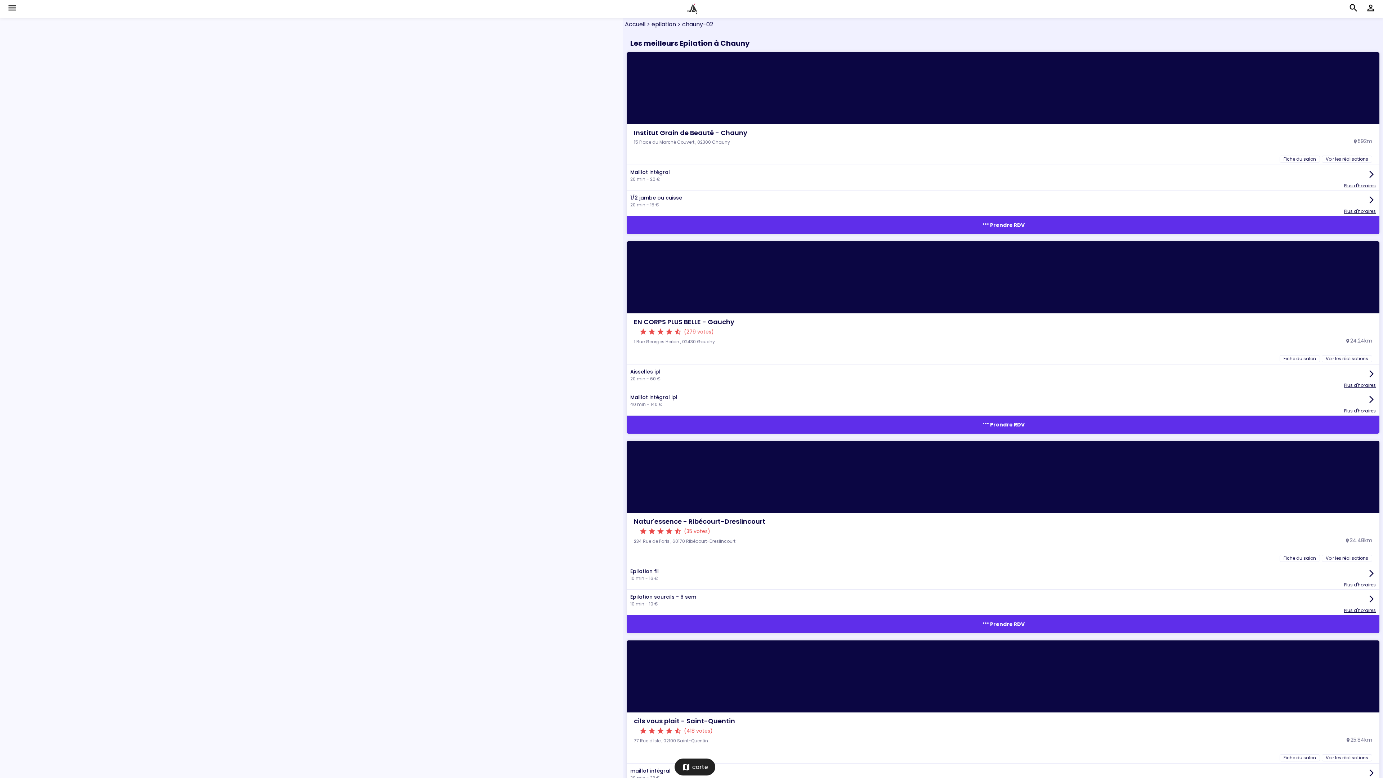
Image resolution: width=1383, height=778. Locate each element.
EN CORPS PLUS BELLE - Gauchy (684, 321)
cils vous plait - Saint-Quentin (684, 720)
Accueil (635, 24)
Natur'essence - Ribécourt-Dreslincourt (699, 521)
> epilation (660, 24)
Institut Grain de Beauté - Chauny (690, 132)
